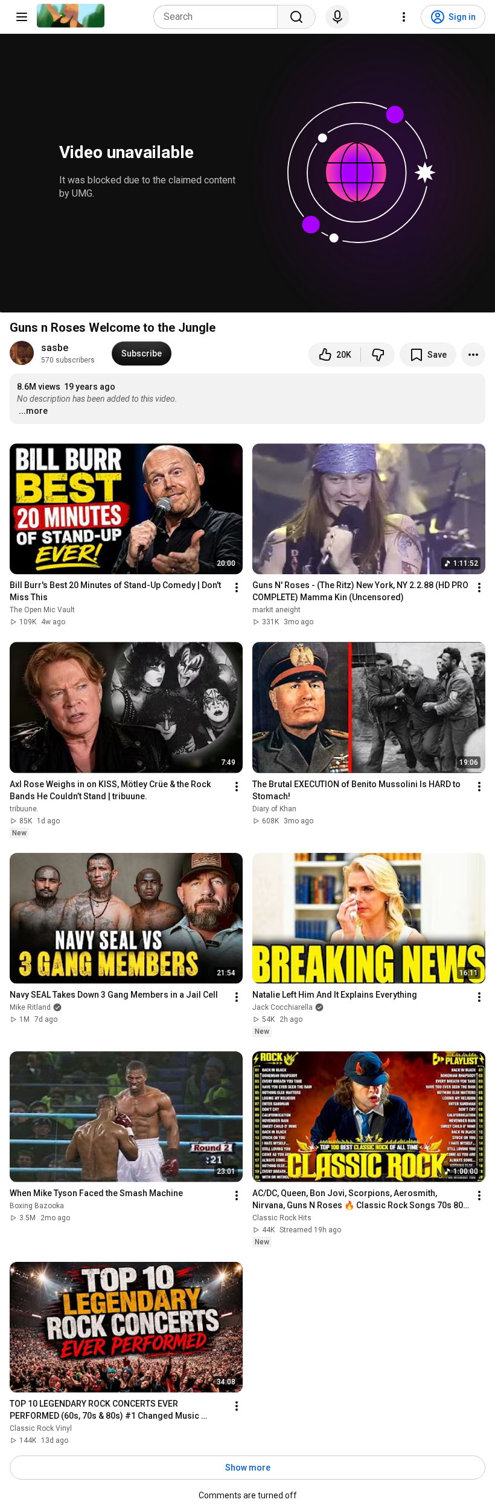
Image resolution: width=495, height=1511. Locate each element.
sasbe (54, 347)
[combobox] (219, 17)
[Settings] (404, 17)
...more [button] (33, 411)
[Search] (296, 17)
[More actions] (473, 355)
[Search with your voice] (337, 17)
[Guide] (21, 17)
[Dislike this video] (378, 355)
